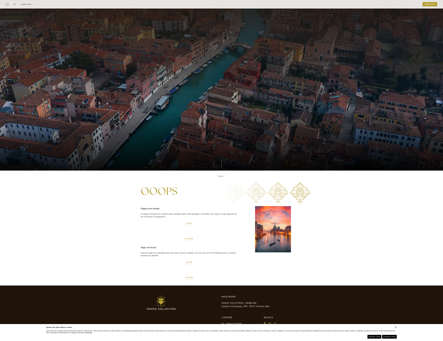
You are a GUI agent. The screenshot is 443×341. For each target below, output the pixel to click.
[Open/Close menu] (7, 8)
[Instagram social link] (269, 323)
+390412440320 (233, 324)
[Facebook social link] (265, 323)
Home (220, 176)
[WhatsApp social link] (275, 323)
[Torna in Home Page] (221, 8)
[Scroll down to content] (221, 163)
